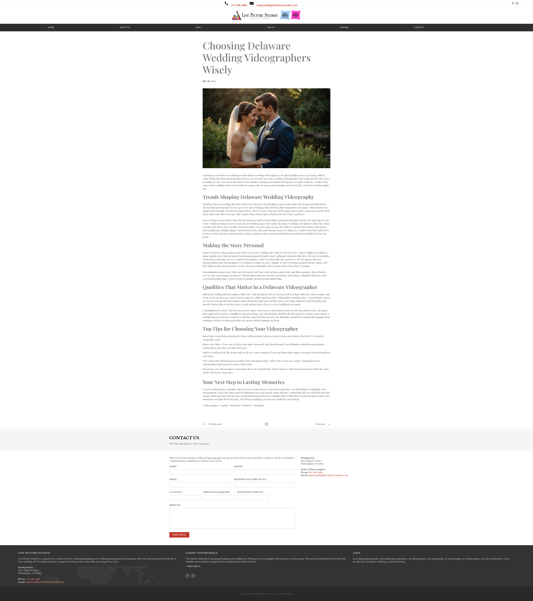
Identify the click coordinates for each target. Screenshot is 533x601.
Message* (175, 505)
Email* (173, 479)
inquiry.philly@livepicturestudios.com (328, 475)
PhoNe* (238, 466)
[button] (198, 27)
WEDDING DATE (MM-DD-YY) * (250, 479)
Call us (239, 4)
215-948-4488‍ (316, 472)
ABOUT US (125, 27)
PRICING (344, 27)
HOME (51, 27)
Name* (173, 466)
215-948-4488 (33, 578)
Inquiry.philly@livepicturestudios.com (44, 581)
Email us (277, 4)
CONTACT (419, 27)
